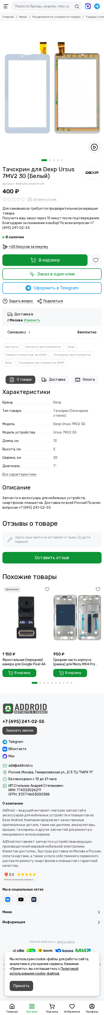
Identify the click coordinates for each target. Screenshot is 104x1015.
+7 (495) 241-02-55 (23, 721)
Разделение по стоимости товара (56, 16)
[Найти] (77, 6)
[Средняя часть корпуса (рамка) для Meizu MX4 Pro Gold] (77, 617)
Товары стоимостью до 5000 (26, 354)
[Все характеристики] (19, 475)
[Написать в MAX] (88, 6)
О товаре (24, 380)
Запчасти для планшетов (43, 347)
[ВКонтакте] (7, 899)
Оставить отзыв (52, 557)
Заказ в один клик (56, 274)
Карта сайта (66, 941)
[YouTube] (20, 899)
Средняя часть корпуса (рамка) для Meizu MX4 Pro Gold (74, 662)
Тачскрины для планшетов (72, 354)
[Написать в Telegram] (97, 6)
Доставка (57, 380)
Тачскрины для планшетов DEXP (41, 362)
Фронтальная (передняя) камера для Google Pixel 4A (23, 662)
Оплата (89, 380)
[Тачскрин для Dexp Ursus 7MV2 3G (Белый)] (52, 89)
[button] (44, 160)
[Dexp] (91, 172)
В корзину (49, 260)
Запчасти (12, 347)
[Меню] (6, 6)
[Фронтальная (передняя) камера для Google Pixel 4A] (26, 617)
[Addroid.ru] (24, 708)
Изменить (32, 320)
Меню (23, 16)
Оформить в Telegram (56, 288)
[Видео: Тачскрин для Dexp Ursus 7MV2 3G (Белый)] (94, 147)
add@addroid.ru (20, 766)
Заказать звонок (19, 730)
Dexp (70, 347)
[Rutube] (34, 899)
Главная (8, 16)
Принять (21, 986)
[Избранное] (96, 260)
